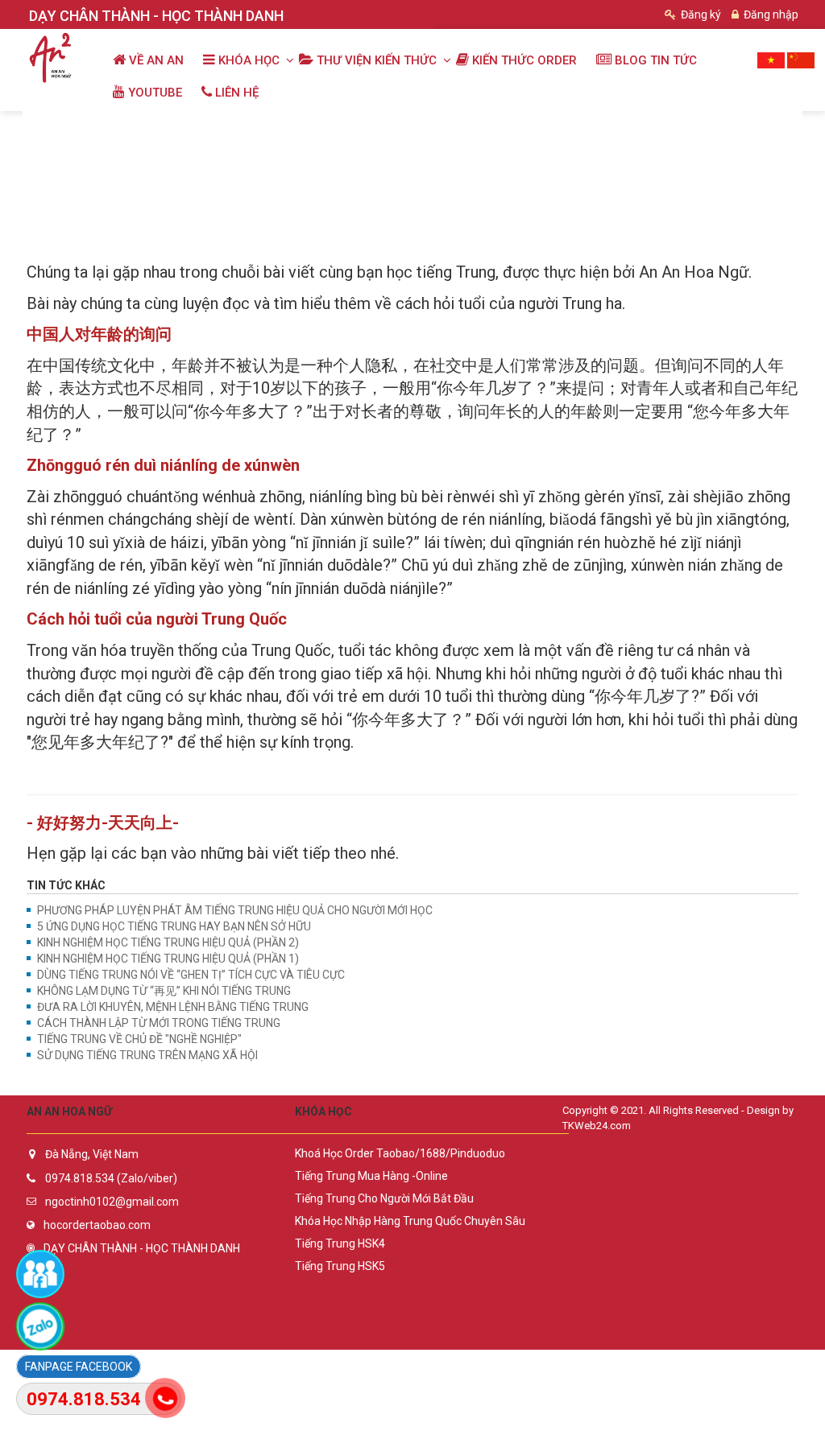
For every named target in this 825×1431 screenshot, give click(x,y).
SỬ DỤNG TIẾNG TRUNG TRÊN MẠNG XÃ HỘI (147, 1055)
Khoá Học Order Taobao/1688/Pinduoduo (400, 1153)
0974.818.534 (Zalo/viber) (111, 1178)
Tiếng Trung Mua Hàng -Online (371, 1175)
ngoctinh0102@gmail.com (112, 1201)
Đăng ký (699, 14)
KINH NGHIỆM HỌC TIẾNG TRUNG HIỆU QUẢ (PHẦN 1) (168, 958)
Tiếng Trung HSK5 (340, 1266)
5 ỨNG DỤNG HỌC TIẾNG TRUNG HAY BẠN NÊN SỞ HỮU (174, 926)
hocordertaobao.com (97, 1225)
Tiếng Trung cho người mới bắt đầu (384, 1198)
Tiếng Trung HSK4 (340, 1243)
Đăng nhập (769, 14)
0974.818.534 (84, 1399)
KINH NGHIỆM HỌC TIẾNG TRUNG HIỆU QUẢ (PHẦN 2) (168, 942)
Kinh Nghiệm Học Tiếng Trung (333, 128)
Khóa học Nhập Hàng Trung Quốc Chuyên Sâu (410, 1220)
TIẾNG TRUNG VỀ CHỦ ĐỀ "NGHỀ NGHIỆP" (139, 1039)
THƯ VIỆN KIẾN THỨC (172, 128)
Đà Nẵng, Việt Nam (92, 1154)
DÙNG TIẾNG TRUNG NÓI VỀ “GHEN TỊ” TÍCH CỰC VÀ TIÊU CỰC (191, 974)
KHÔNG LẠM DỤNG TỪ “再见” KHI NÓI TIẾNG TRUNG (164, 990)
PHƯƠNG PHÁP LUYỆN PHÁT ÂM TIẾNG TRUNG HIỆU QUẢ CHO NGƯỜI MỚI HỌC (235, 910)
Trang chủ (61, 128)
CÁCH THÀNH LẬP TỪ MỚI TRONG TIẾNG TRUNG (158, 1023)
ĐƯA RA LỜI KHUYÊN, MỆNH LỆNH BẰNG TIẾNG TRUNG (173, 1006)
